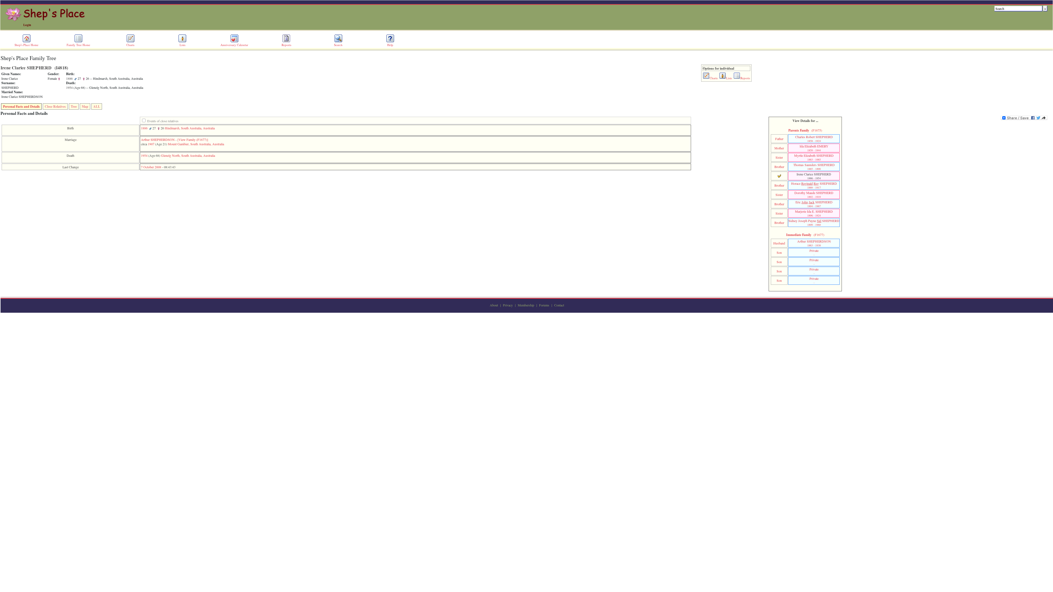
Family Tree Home (78, 45)
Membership (526, 305)
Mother (779, 148)
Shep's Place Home (26, 45)
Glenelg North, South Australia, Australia (188, 155)
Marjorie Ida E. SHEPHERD (814, 213)
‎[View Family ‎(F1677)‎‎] (192, 139)
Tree (74, 106)
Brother (779, 166)
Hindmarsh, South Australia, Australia (190, 128)
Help (390, 45)
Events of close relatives (163, 121)
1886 (144, 128)
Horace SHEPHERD (814, 185)
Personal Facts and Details (21, 106)
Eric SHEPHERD (814, 204)
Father (779, 138)
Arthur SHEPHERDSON (158, 139)
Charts (130, 45)
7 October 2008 (151, 167)
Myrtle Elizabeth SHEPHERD (814, 157)
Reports (286, 45)
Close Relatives (55, 106)
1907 (151, 144)
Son (779, 252)
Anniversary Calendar (234, 45)
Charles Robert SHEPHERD (814, 139)
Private (814, 252)
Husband (779, 243)
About (494, 305)
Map (85, 106)
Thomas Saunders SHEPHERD (814, 167)
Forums (544, 305)
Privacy (508, 305)
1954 (144, 155)
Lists (182, 45)
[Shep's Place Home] (45, 20)
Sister (779, 157)
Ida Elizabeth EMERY (814, 148)
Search (338, 45)
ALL (96, 106)
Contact (559, 305)
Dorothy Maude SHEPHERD (813, 194)
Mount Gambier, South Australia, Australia (196, 144)
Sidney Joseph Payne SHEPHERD (813, 222)
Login (27, 25)
